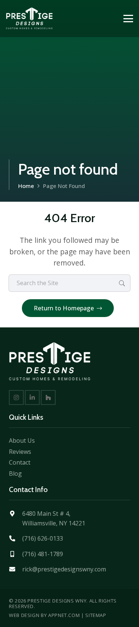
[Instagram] (16, 397)
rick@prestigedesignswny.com (64, 569)
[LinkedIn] (32, 397)
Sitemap (95, 615)
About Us (22, 440)
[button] (128, 18)
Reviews (20, 452)
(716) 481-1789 (42, 554)
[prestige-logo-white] (49, 361)
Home (26, 185)
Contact (19, 462)
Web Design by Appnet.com (44, 615)
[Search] (121, 283)
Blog (15, 473)
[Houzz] (48, 397)
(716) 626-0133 (42, 538)
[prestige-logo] (29, 18)
